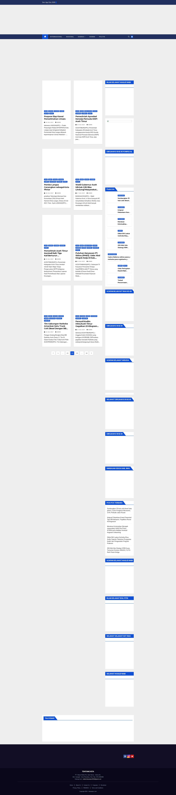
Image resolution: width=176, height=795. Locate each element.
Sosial (51, 113)
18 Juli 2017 (81, 124)
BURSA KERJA (88, 111)
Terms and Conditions (97, 788)
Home (71, 785)
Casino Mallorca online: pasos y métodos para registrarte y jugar (119, 259)
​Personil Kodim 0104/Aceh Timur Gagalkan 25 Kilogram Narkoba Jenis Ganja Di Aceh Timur (86, 326)
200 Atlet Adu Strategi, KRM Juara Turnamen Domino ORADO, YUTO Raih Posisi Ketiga (118, 550)
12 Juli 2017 (81, 329)
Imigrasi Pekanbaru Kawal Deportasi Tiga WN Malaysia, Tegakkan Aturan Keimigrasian (119, 519)
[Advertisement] (88, 53)
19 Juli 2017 (50, 122)
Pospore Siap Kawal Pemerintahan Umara (54, 117)
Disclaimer (103, 785)
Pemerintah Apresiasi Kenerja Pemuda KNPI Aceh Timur (86, 119)
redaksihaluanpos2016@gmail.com (92, 779)
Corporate (95, 785)
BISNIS (81, 111)
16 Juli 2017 (50, 259)
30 (86, 353)
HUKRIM (92, 37)
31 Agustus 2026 (52, 734)
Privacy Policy (76, 788)
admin (59, 122)
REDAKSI (86, 788)
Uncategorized (112, 254)
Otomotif (84, 113)
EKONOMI (56, 111)
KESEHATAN (53, 181)
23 (67, 353)
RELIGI (125, 265)
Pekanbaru (121, 207)
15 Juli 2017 (81, 261)
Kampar (120, 230)
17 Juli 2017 (81, 193)
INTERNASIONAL (56, 37)
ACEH (46, 111)
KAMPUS (46, 181)
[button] (128, 36)
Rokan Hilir (121, 195)
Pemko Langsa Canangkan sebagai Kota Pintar (56, 187)
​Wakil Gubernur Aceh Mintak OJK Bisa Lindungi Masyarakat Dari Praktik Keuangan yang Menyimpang (86, 189)
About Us (78, 785)
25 (77, 353)
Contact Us (87, 785)
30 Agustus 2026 (121, 734)
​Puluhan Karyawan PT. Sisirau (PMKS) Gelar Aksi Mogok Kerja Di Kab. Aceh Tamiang (87, 257)
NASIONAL (70, 37)
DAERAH (81, 37)
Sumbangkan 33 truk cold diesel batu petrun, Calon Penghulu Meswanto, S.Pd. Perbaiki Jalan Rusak (119, 510)
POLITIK (102, 37)
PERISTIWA (95, 247)
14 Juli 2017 (50, 332)
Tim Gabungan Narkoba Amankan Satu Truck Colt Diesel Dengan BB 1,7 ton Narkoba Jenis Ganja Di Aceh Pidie (56, 328)
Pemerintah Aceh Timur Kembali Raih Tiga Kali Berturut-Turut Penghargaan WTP (56, 256)
